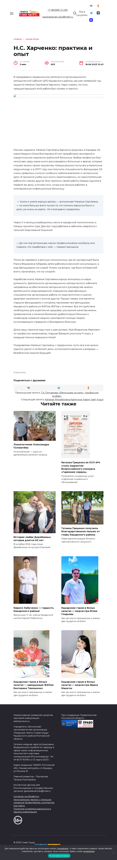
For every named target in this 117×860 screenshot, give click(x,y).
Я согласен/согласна (59, 856)
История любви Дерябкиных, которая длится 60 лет (32, 538)
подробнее (63, 848)
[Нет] (113, 852)
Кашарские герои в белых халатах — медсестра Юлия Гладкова (79, 611)
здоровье (20, 372)
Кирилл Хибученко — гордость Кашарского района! (34, 609)
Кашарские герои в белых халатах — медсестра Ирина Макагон (79, 684)
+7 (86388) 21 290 (58, 10)
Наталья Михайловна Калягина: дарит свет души (74, 399)
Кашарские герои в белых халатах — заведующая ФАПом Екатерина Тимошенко (34, 684)
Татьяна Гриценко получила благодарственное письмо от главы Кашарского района (80, 531)
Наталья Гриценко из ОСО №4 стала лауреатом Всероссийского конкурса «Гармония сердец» (80, 467)
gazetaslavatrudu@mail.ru (57, 17)
